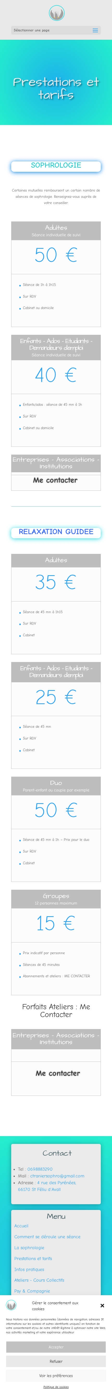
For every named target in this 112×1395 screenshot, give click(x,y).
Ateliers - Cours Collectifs (37, 1280)
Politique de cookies (56, 1387)
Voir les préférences (56, 1375)
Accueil (19, 1226)
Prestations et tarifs (31, 1258)
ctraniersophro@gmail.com (57, 1176)
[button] (103, 1306)
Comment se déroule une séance (45, 1237)
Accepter (56, 1347)
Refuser (56, 1361)
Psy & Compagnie (30, 1291)
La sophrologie (27, 1247)
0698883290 (40, 1169)
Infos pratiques (27, 1269)
